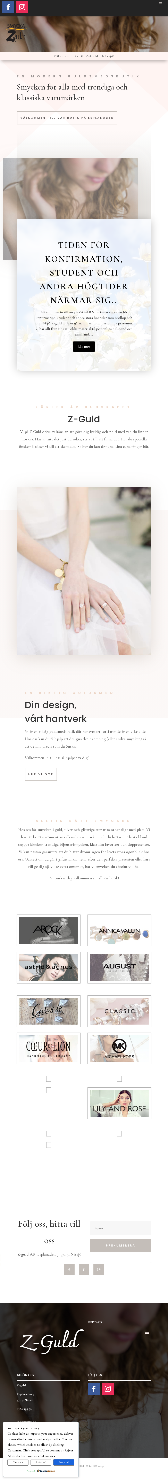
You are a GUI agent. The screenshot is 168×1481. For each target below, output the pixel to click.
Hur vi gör (41, 774)
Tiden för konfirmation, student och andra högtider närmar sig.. (84, 273)
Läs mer (84, 346)
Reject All (41, 1462)
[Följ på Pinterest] (84, 1269)
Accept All (64, 1462)
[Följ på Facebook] (8, 7)
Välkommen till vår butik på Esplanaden (67, 118)
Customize (18, 1462)
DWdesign (98, 1466)
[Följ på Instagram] (22, 7)
